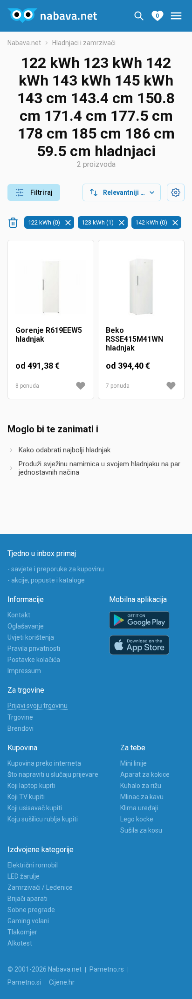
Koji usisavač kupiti (34, 808)
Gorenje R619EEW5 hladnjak (48, 335)
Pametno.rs (106, 969)
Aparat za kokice (145, 774)
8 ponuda (27, 386)
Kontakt (18, 615)
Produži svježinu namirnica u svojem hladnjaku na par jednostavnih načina (99, 468)
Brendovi (20, 728)
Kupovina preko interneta (44, 763)
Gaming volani (28, 921)
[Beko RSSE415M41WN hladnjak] (141, 287)
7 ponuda (118, 386)
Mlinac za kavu (142, 797)
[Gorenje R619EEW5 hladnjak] (50, 287)
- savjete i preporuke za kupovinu (55, 569)
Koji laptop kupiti (31, 785)
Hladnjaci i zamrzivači (84, 42)
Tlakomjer (22, 932)
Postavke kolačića (33, 659)
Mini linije (133, 763)
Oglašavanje (25, 626)
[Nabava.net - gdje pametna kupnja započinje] (52, 15)
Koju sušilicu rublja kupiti (42, 819)
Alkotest (19, 943)
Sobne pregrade (31, 909)
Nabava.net (24, 42)
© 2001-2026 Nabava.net (44, 969)
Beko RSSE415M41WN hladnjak (134, 339)
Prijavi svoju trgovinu (37, 705)
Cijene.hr (62, 982)
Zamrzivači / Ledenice (40, 887)
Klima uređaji (139, 808)
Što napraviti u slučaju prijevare (52, 774)
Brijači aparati (27, 898)
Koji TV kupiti (26, 797)
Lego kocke (136, 819)
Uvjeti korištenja (30, 637)
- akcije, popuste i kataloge (46, 580)
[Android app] (139, 620)
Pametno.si (24, 982)
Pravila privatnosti (33, 648)
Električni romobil (32, 865)
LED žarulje (23, 876)
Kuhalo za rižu (140, 785)
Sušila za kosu (141, 830)
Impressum (24, 671)
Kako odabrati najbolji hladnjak (64, 450)
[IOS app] (139, 645)
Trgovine (20, 717)
